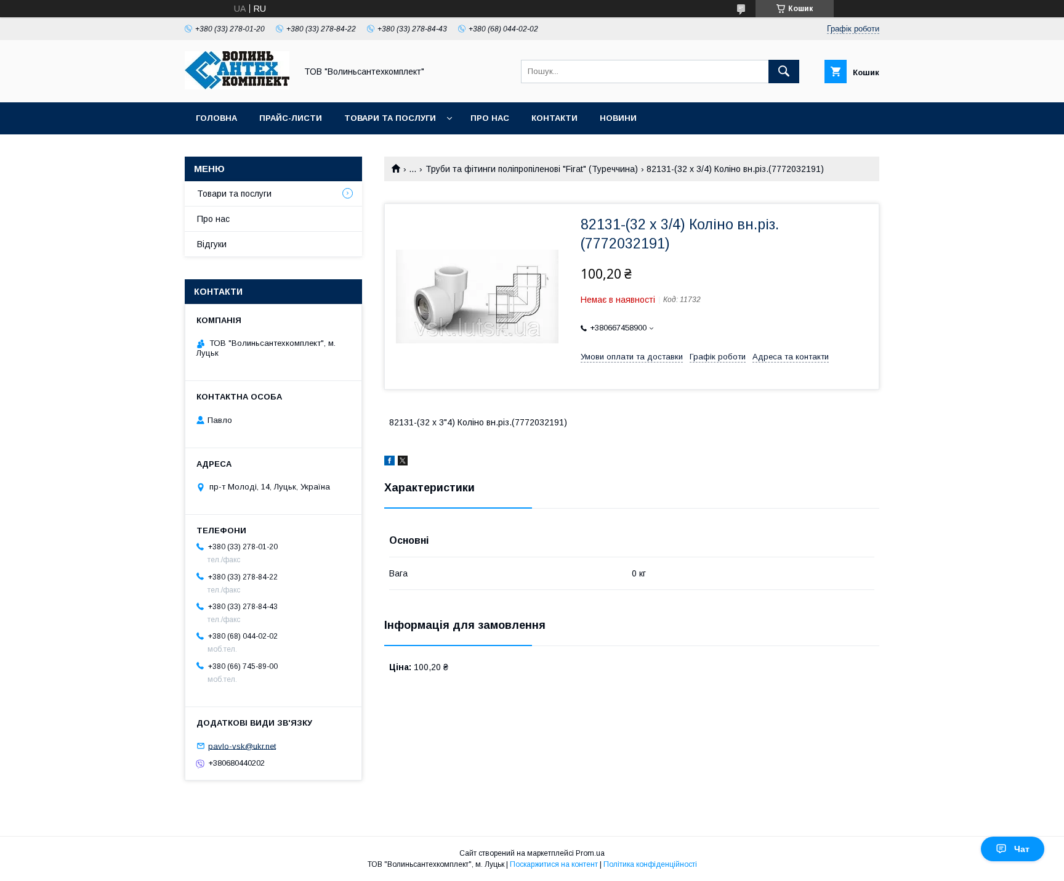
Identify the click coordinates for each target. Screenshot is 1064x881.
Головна (216, 118)
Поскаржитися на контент (554, 864)
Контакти (554, 118)
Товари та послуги (390, 118)
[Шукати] (783, 71)
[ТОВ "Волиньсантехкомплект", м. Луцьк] (237, 86)
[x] (403, 462)
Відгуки (212, 244)
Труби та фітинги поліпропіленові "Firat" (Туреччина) (531, 169)
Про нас (489, 118)
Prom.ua (590, 853)
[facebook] (389, 462)
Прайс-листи (290, 118)
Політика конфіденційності (650, 864)
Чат (1022, 849)
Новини (618, 118)
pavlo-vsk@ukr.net (242, 745)
